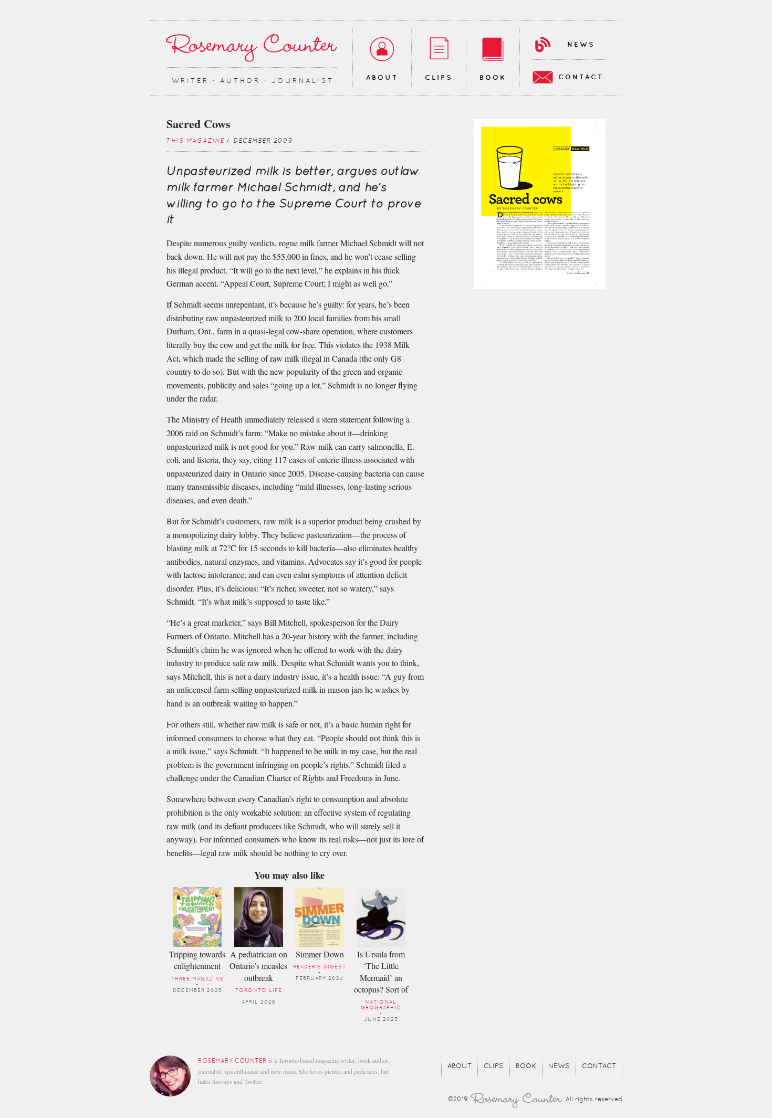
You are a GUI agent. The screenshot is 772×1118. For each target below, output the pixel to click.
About (382, 78)
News (581, 44)
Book (492, 78)
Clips (439, 78)
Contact (580, 77)
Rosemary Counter (251, 47)
